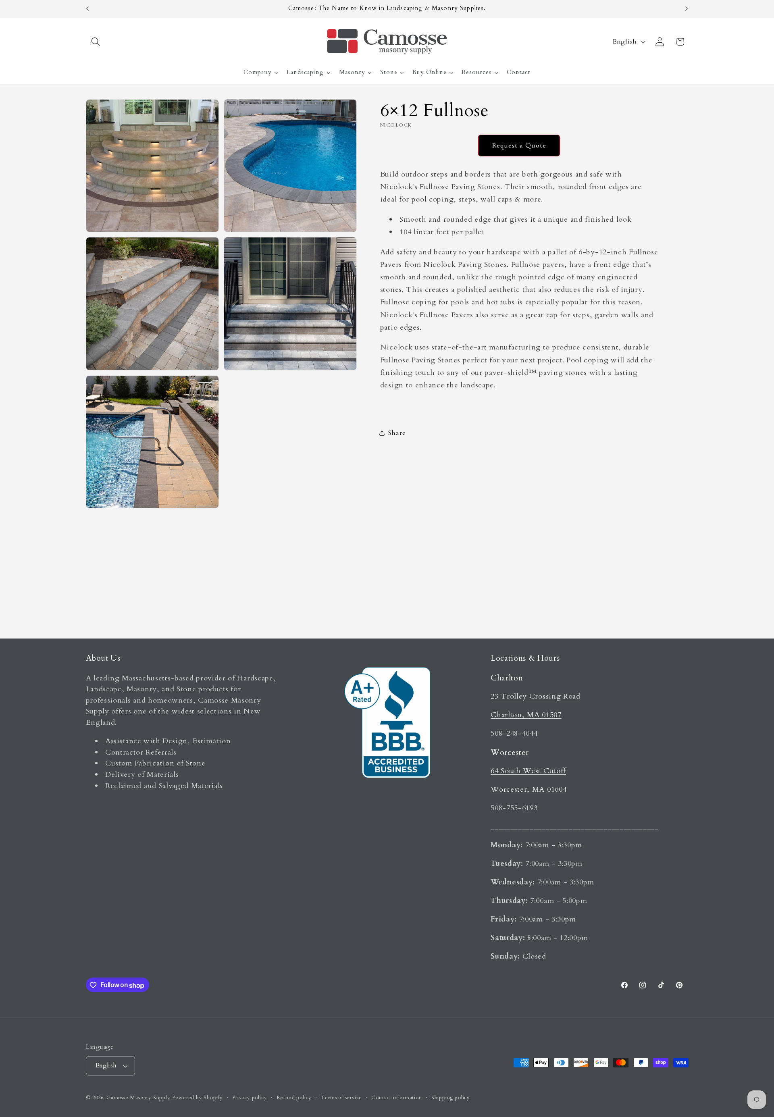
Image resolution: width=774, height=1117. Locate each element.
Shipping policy (450, 1098)
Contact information (396, 1098)
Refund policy (294, 1098)
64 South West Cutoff (528, 771)
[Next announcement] (686, 9)
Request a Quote (519, 145)
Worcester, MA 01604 (528, 789)
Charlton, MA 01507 (526, 715)
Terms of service (341, 1098)
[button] (96, 41)
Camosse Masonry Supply (138, 1098)
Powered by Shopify (197, 1098)
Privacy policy (249, 1098)
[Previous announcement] (87, 9)
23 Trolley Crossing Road (535, 696)
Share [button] (397, 432)
